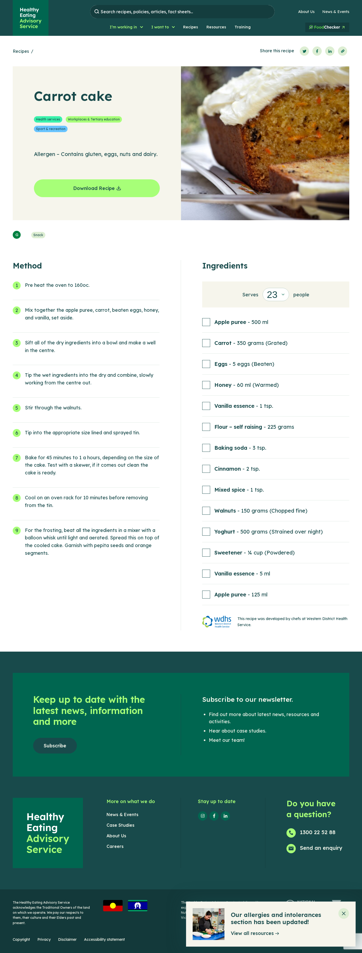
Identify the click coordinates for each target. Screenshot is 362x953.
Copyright (21, 939)
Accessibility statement (104, 939)
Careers (115, 846)
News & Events (335, 11)
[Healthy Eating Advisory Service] (30, 18)
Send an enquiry (321, 847)
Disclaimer (67, 939)
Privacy (44, 939)
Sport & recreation (50, 129)
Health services (48, 119)
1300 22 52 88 (317, 832)
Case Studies (120, 825)
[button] (126, 27)
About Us (306, 11)
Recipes (21, 51)
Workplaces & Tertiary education (94, 119)
